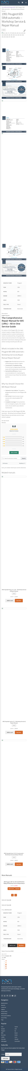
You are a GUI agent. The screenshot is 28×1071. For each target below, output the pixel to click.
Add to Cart (11, 888)
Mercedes (3, 1035)
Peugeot (11, 7)
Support (3, 1009)
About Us (3, 1005)
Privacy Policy (4, 1011)
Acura (16, 1037)
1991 (5, 957)
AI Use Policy (4, 1017)
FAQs (2, 1019)
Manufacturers (4, 1003)
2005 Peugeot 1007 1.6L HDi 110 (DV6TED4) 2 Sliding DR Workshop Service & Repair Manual (14, 882)
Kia (15, 1031)
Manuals (7, 7)
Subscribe (5, 1058)
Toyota (16, 1026)
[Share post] (6, 961)
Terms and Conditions (6, 1015)
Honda (16, 1035)
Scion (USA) (17, 1041)
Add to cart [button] (10, 600)
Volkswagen (3, 1041)
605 (14, 7)
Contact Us (3, 1007)
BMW (2, 1033)
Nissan (16, 1033)
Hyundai (3, 1028)
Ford (2, 1026)
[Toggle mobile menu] (26, 2)
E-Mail (3, 1054)
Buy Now (19, 600)
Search (23, 458)
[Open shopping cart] (22, 2)
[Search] (19, 2)
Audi (16, 1028)
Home (3, 7)
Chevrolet (3, 1039)
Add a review (14, 452)
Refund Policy (4, 1013)
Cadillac (3, 1037)
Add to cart (12, 945)
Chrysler (16, 1039)
